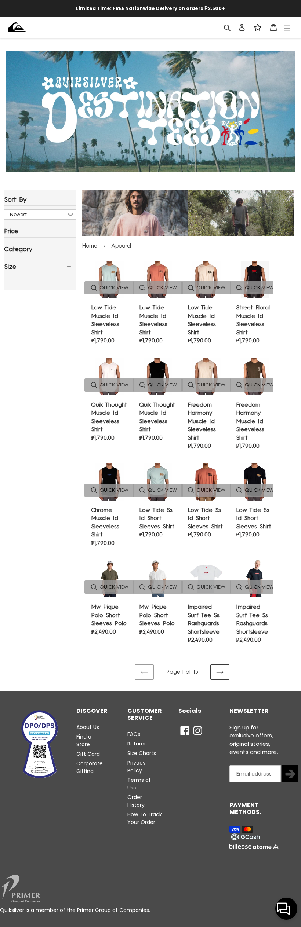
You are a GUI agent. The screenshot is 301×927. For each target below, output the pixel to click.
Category (18, 249)
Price (11, 231)
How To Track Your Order (144, 818)
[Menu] (287, 27)
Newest (18, 214)
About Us (87, 727)
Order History (136, 801)
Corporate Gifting (89, 767)
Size (10, 267)
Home (89, 245)
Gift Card (88, 754)
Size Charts (141, 753)
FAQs (133, 734)
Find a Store (83, 740)
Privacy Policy (136, 766)
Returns (137, 743)
